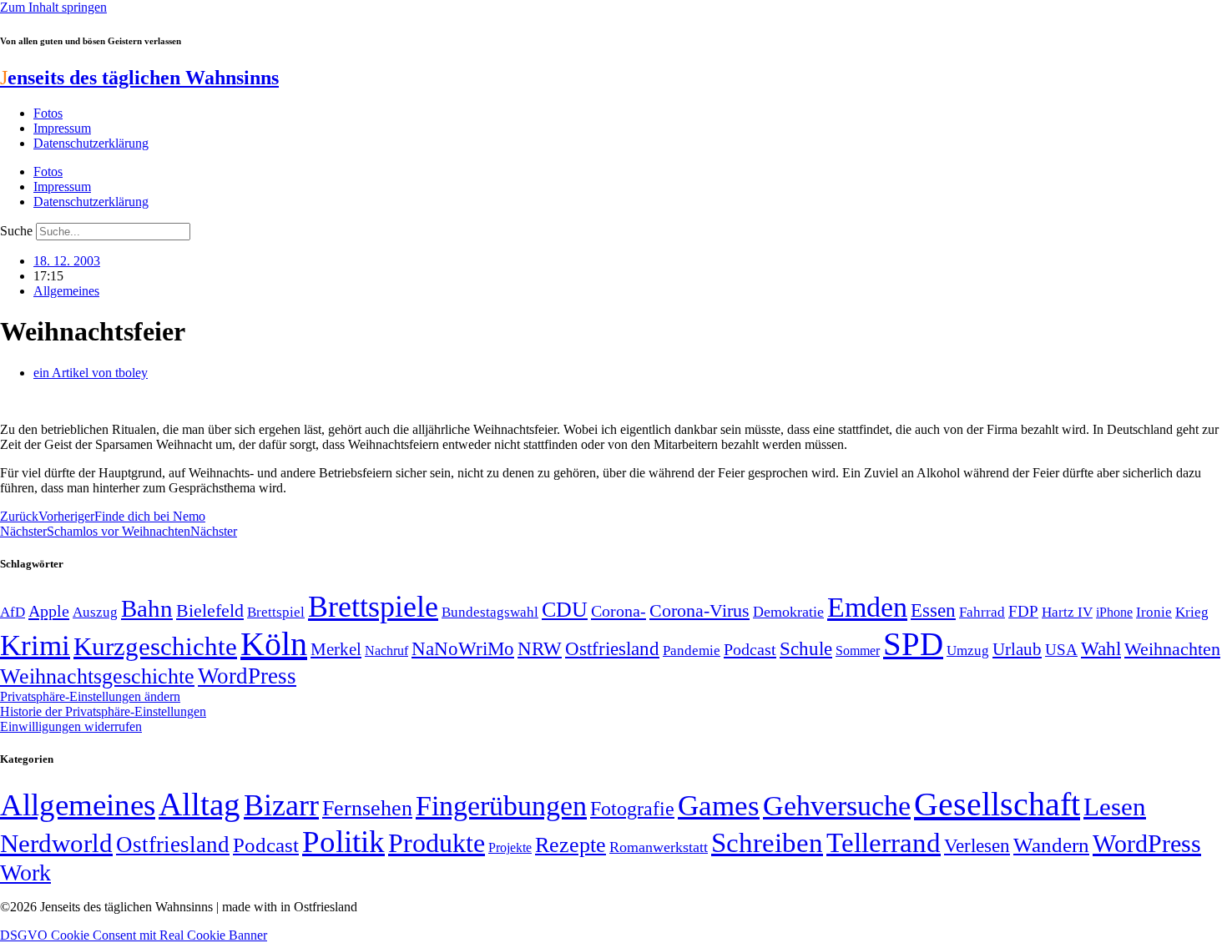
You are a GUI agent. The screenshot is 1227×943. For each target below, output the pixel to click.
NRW (540, 648)
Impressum (62, 128)
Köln (273, 644)
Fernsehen (367, 808)
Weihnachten (1172, 648)
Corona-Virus (699, 610)
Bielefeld (210, 610)
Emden (867, 607)
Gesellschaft (997, 804)
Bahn (147, 608)
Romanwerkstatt (658, 847)
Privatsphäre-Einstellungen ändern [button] (90, 696)
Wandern (1051, 845)
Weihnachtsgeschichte (97, 676)
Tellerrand (883, 843)
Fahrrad (982, 612)
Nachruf (386, 650)
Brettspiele (373, 606)
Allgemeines (66, 291)
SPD (913, 644)
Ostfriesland (612, 648)
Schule (806, 648)
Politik (343, 841)
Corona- (618, 611)
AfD (12, 612)
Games (719, 805)
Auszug (95, 611)
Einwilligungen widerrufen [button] (71, 726)
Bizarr (281, 805)
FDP (1023, 611)
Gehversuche (837, 805)
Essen (933, 610)
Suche (16, 231)
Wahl (1101, 648)
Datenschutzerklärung (91, 143)
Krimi (35, 645)
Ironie (1154, 612)
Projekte (510, 847)
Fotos (48, 113)
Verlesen (977, 845)
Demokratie (788, 611)
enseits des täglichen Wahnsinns (139, 77)
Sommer (858, 650)
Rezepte (570, 845)
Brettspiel (276, 612)
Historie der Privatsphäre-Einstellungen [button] (103, 711)
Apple (48, 611)
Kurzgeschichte (155, 646)
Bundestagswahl (490, 612)
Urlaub (1017, 649)
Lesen (1114, 806)
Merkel (336, 649)
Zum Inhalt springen (53, 7)
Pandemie (691, 650)
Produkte (436, 843)
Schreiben (767, 843)
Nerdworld (56, 843)
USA (1061, 649)
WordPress (247, 675)
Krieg (1192, 611)
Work (25, 872)
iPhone (1114, 612)
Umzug (968, 650)
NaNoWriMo (463, 648)
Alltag (199, 804)
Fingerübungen (501, 805)
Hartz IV (1067, 611)
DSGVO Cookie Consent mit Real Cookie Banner (133, 935)
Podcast (750, 649)
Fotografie (632, 808)
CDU (565, 610)
